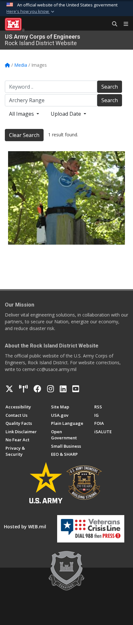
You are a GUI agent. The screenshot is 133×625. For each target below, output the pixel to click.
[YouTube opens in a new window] (75, 389)
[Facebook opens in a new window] (37, 389)
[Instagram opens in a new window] (50, 389)
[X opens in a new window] (9, 389)
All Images (22, 113)
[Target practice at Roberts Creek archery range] (66, 198)
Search (109, 86)
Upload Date (66, 113)
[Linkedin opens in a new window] (63, 389)
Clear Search (24, 135)
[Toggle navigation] (123, 24)
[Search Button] (112, 24)
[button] (31, 11)
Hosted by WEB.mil (25, 526)
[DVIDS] (23, 389)
